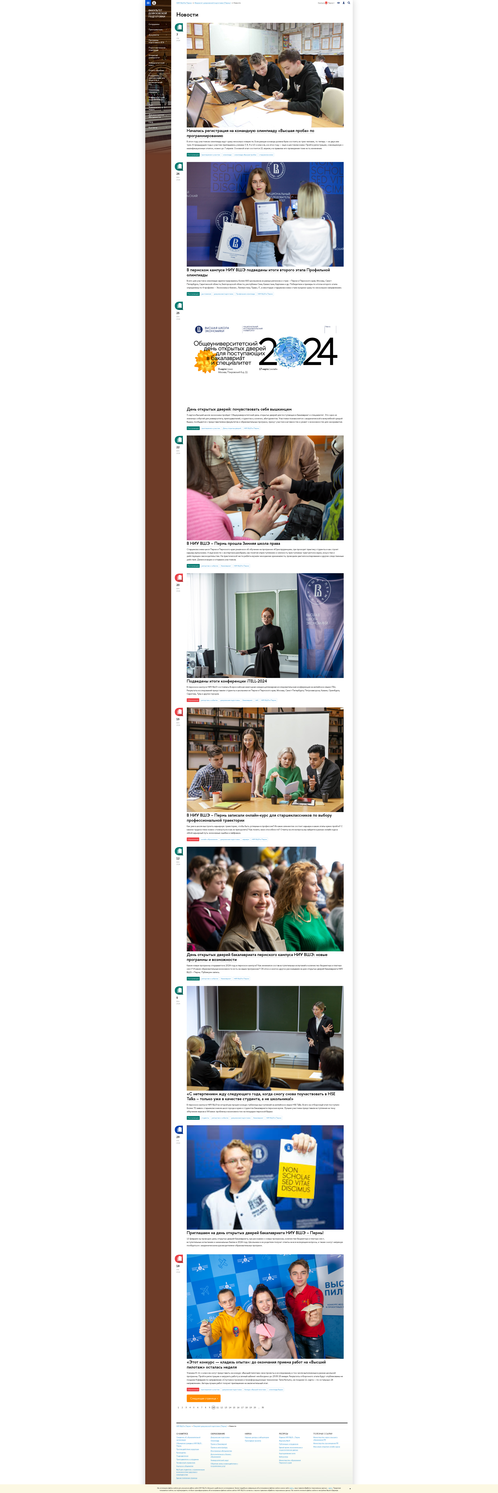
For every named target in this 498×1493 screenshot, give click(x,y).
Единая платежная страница (186, 1478)
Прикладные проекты (253, 1441)
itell (256, 700)
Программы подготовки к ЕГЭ (156, 41)
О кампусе (182, 1433)
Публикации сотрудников (288, 1444)
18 (246, 1407)
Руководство (181, 1453)
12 (222, 1407)
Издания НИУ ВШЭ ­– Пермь (289, 1437)
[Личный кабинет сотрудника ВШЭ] (344, 3)
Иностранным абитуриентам (221, 1451)
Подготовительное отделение (157, 48)
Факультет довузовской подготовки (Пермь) (210, 1426)
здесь (292, 1488)
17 (242, 1407)
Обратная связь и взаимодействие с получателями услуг (224, 1465)
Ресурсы (283, 1433)
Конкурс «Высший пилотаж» (255, 1389)
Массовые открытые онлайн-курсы (326, 1447)
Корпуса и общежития (184, 1466)
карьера (246, 839)
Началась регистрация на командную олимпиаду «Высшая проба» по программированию (250, 133)
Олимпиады (215, 1441)
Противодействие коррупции (187, 1449)
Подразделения (182, 1456)
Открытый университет (154, 56)
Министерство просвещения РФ (325, 1443)
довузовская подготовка (223, 294)
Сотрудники (154, 24)
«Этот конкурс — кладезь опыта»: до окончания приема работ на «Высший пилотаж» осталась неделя (256, 1364)
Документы (154, 35)
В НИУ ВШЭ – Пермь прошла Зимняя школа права (233, 543)
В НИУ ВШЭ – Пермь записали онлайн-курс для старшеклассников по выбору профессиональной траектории (259, 817)
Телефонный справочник (185, 1463)
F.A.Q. (151, 122)
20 (255, 1407)
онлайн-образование (209, 839)
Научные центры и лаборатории (257, 1437)
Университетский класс (156, 64)
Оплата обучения (156, 70)
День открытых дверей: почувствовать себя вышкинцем (239, 409)
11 (217, 1407)
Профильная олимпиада (245, 294)
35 (263, 1407)
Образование (218, 1433)
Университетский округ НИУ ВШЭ (156, 98)
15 (234, 1407)
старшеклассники (266, 155)
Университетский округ (220, 1460)
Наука (248, 1433)
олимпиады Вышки (276, 1389)
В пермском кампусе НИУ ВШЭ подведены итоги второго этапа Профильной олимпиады (258, 272)
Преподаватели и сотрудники (187, 1459)
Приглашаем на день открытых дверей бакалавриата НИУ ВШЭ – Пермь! (255, 1232)
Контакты (153, 127)
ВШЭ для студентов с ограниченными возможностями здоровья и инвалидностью (190, 1472)
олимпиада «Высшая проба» (245, 155)
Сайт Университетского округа (157, 107)
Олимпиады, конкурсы (154, 91)
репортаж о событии (210, 566)
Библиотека (283, 1457)
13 (226, 1407)
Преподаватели (155, 29)
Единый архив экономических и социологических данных (291, 1448)
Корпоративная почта (287, 1453)
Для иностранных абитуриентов (156, 115)
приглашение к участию (211, 155)
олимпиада (227, 155)
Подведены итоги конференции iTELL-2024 (227, 681)
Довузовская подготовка (220, 1437)
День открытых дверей (232, 428)
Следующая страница (203, 1398)
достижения (206, 294)
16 (238, 1407)
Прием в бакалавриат (219, 1444)
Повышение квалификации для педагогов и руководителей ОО (157, 80)
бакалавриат (226, 566)
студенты (205, 1118)
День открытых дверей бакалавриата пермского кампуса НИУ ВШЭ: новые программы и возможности (257, 957)
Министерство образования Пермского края (290, 1461)
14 (230, 1407)
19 (251, 1407)
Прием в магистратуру (219, 1447)
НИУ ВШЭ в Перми (265, 294)
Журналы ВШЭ (284, 1441)
